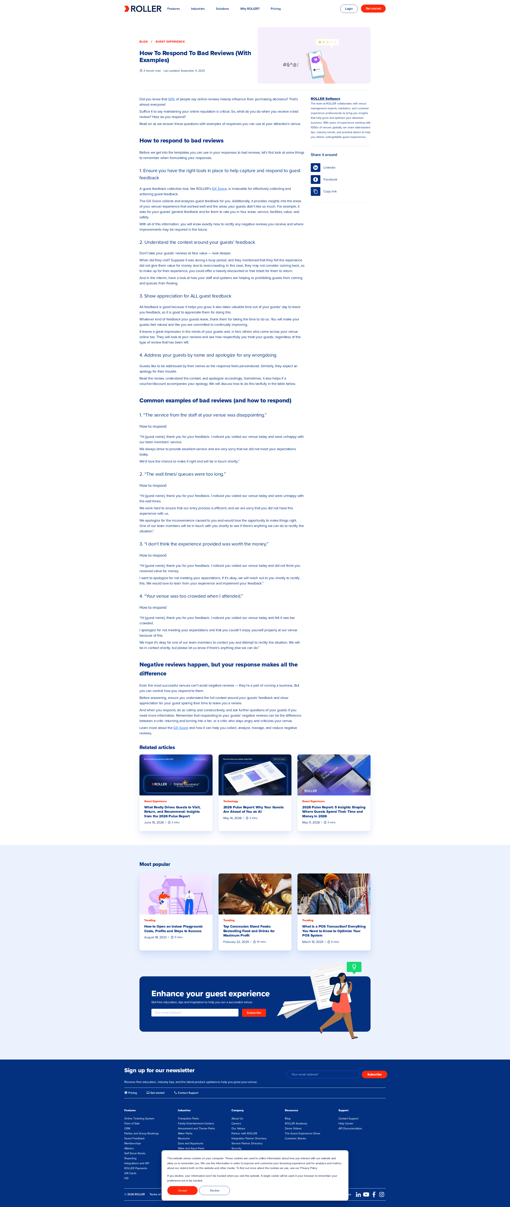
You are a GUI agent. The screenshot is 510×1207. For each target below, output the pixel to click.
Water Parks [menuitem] (185, 1133)
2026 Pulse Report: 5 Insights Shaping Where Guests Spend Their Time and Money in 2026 (333, 812)
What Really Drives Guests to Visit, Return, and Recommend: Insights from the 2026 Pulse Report (172, 812)
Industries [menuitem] (184, 1110)
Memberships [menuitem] (132, 1143)
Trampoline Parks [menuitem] (188, 1118)
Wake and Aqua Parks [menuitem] (191, 1148)
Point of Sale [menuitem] (132, 1123)
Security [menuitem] (236, 1148)
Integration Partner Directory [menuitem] (249, 1138)
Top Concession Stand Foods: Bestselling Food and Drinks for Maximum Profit (249, 931)
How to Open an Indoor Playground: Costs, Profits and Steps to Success (173, 929)
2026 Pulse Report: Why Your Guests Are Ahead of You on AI (253, 809)
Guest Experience (170, 42)
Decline (214, 1190)
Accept (182, 1190)
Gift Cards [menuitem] (130, 1173)
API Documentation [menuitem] (350, 1128)
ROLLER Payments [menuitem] (135, 1168)
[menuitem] (130, 1093)
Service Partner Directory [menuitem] (247, 1143)
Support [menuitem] (343, 1110)
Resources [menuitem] (291, 1110)
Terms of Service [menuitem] (160, 1194)
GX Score (219, 188)
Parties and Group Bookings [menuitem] (141, 1133)
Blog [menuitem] (287, 1118)
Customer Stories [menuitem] (295, 1138)
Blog (143, 42)
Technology (230, 801)
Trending (149, 920)
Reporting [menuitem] (130, 1158)
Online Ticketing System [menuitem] (139, 1118)
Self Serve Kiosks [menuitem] (135, 1153)
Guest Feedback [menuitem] (134, 1138)
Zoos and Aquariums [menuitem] (190, 1143)
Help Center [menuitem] (345, 1123)
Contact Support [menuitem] (348, 1118)
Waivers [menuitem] (129, 1148)
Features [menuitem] (130, 1110)
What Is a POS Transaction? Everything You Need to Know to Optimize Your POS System (334, 931)
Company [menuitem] (237, 1110)
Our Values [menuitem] (238, 1128)
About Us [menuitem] (237, 1118)
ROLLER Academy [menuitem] (296, 1123)
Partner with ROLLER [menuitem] (244, 1133)
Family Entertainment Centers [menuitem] (196, 1123)
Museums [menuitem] (184, 1138)
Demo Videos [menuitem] (293, 1128)
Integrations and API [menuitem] (136, 1163)
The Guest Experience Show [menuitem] (302, 1133)
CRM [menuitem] (127, 1128)
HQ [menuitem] (126, 1178)
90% (171, 99)
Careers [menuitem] (236, 1123)
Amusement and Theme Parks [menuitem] (196, 1128)
